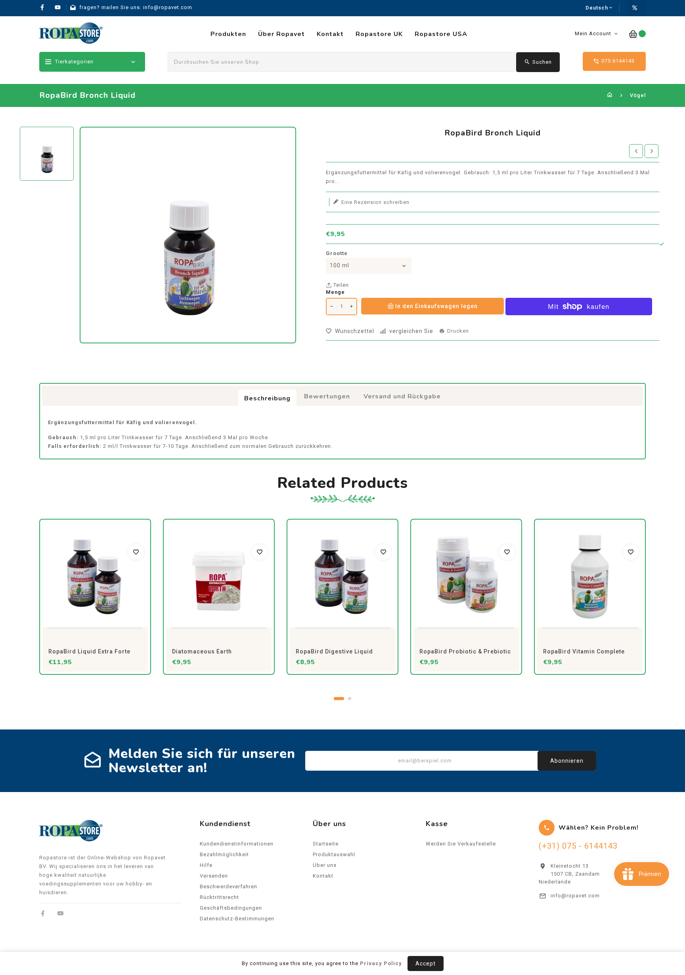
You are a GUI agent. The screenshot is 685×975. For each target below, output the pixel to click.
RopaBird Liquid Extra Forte (89, 651)
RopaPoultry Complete (607, 928)
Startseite (326, 844)
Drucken (458, 331)
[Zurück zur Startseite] (610, 95)
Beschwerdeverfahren (228, 886)
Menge (335, 292)
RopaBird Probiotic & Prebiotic (465, 651)
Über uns (325, 865)
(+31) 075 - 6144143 (578, 846)
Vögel (638, 95)
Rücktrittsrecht (219, 897)
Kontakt (323, 876)
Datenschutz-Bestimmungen (237, 919)
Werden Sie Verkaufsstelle (461, 844)
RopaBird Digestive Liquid (334, 651)
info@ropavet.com (575, 896)
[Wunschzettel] (136, 552)
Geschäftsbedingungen (231, 908)
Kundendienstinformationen (237, 844)
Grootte (337, 253)
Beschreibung (267, 398)
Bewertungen (327, 396)
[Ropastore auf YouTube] (60, 913)
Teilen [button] (340, 285)
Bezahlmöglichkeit (224, 854)
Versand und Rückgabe (402, 396)
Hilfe (206, 865)
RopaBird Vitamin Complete (584, 651)
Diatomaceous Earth (202, 651)
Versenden (214, 876)
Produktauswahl (334, 854)
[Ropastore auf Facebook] (43, 913)
